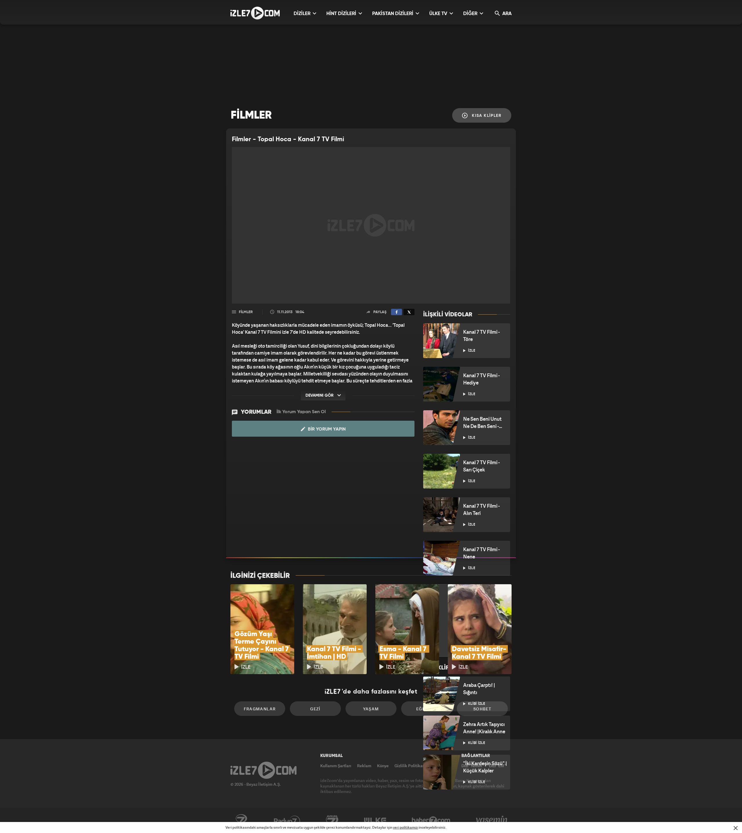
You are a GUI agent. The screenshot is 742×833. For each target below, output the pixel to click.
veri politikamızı (405, 827)
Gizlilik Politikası (410, 765)
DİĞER (471, 13)
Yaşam (371, 709)
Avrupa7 (332, 820)
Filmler (246, 312)
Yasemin (492, 820)
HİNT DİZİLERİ (341, 13)
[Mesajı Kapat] (736, 828)
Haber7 (431, 820)
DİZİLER (303, 13)
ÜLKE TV (438, 13)
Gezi (315, 709)
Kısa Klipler (485, 116)
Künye (383, 765)
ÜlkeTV (375, 820)
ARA (506, 13)
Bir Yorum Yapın (326, 429)
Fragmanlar (260, 709)
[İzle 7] (255, 13)
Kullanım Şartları (335, 765)
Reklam (364, 765)
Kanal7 (241, 820)
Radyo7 (287, 820)
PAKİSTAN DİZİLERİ (393, 13)
